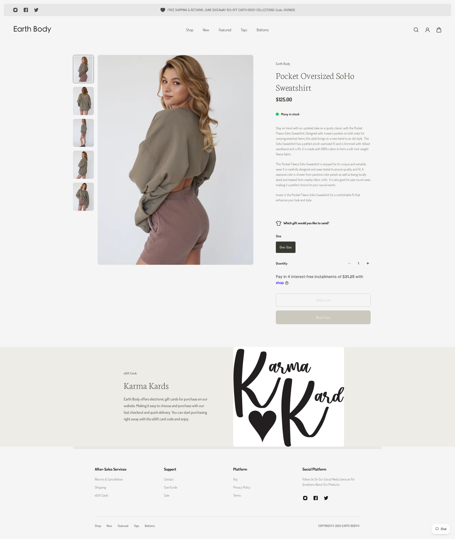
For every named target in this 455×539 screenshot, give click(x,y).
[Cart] (439, 30)
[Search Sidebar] (416, 30)
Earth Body (283, 64)
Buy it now (323, 317)
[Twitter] (36, 10)
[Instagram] (15, 10)
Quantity (281, 263)
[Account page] (427, 30)
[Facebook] (26, 10)
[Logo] (32, 30)
